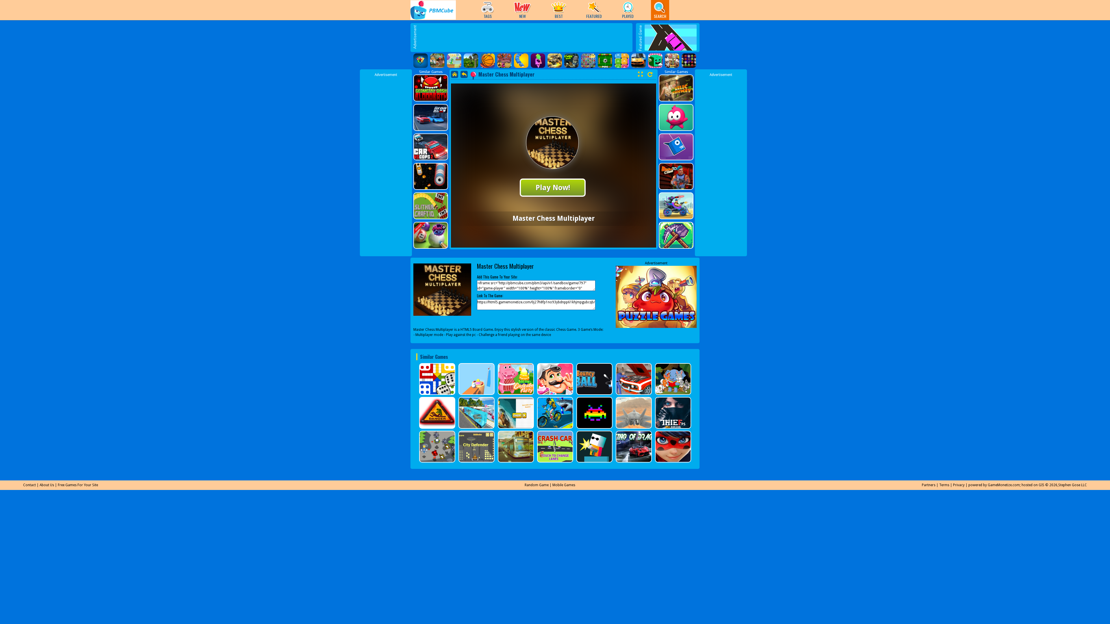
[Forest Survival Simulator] (471, 60)
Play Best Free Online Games (433, 10)
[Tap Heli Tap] (554, 60)
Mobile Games (563, 485)
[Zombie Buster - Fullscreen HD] (571, 60)
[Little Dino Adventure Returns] (454, 60)
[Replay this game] (650, 74)
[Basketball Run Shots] (487, 60)
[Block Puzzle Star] (622, 60)
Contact (29, 485)
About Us (47, 485)
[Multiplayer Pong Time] (605, 60)
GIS (1041, 485)
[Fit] (538, 60)
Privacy (959, 485)
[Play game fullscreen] (640, 74)
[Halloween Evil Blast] (689, 60)
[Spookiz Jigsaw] (672, 60)
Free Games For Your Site (78, 485)
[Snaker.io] (521, 60)
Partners (928, 485)
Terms (944, 485)
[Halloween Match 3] (588, 60)
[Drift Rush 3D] (638, 60)
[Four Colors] (420, 60)
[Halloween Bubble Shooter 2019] (504, 60)
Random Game (537, 485)
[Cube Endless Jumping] (655, 60)
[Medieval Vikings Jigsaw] (437, 60)
